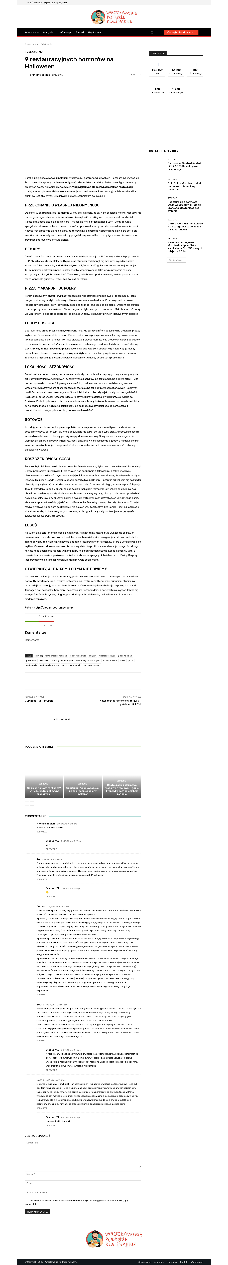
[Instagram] (193, 3)
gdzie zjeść (31, 660)
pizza (131, 660)
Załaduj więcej (175, 260)
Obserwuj (176, 62)
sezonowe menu (91, 665)
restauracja (31, 665)
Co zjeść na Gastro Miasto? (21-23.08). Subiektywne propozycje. (44, 791)
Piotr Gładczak (41, 75)
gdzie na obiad (125, 655)
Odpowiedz (42, 832)
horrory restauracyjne (62, 660)
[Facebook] (189, 3)
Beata (40, 1004)
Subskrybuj (176, 82)
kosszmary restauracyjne (87, 660)
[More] (114, 86)
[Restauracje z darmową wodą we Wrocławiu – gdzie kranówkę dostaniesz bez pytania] (122, 775)
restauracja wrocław (49, 665)
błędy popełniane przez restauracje (51, 655)
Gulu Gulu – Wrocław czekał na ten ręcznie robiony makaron (82, 791)
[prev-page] (27, 803)
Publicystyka (47, 44)
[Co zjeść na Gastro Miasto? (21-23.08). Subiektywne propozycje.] (44, 775)
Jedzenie (43, 784)
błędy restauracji (78, 655)
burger (92, 655)
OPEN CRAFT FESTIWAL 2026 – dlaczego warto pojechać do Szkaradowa (185, 226)
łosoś (123, 660)
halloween (44, 660)
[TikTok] (197, 3)
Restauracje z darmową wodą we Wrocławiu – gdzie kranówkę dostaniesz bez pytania (122, 789)
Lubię (157, 62)
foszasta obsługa (107, 655)
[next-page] (32, 803)
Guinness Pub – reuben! (39, 700)
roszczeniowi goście (71, 665)
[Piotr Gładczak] (27, 75)
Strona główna (31, 44)
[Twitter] (201, 3)
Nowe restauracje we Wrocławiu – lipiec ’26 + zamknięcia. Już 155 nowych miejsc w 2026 (185, 247)
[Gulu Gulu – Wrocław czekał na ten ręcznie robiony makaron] (83, 775)
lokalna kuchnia (110, 660)
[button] (152, 32)
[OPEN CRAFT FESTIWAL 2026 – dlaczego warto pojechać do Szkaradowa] (157, 225)
